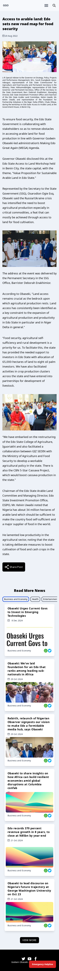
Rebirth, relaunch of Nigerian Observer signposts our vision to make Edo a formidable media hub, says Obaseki (29, 723)
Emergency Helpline (42, 964)
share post (16, 567)
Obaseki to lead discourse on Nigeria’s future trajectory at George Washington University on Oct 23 (29, 888)
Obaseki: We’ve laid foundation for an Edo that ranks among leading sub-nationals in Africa (27, 668)
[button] (54, 5)
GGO (5, 5)
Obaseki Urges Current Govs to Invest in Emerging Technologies (28, 612)
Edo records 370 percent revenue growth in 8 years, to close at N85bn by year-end (29, 831)
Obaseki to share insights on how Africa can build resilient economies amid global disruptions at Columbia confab (28, 780)
